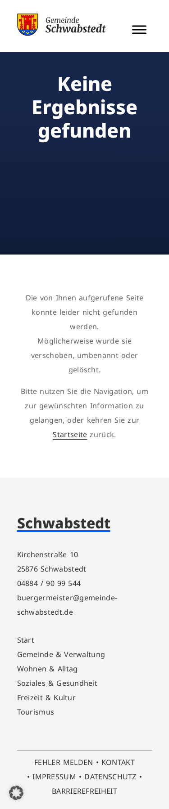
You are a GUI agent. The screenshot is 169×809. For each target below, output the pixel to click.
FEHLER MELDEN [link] (63, 762)
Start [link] (26, 640)
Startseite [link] (70, 434)
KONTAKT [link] (118, 762)
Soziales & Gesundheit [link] (57, 683)
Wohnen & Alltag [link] (47, 669)
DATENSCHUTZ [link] (110, 777)
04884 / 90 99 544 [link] (49, 583)
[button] (16, 793)
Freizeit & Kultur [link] (46, 697)
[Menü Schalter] (139, 29)
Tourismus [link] (36, 712)
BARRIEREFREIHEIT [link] (84, 791)
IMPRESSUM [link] (54, 777)
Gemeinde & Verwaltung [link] (61, 654)
